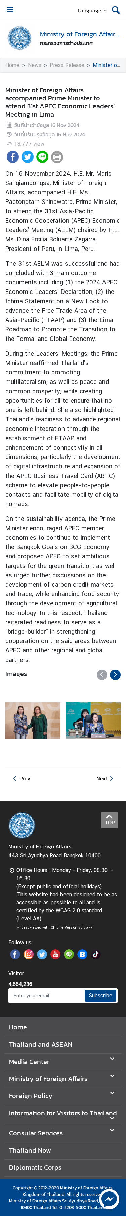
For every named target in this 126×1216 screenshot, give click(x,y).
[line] (69, 957)
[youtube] (55, 957)
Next (102, 778)
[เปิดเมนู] (9, 10)
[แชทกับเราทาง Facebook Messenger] (109, 1199)
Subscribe (100, 995)
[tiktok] (95, 957)
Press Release (67, 65)
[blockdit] (82, 957)
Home (12, 65)
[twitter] (42, 957)
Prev (24, 778)
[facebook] (15, 957)
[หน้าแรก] (20, 38)
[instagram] (28, 957)
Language (89, 10)
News (34, 65)
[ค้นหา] (116, 10)
